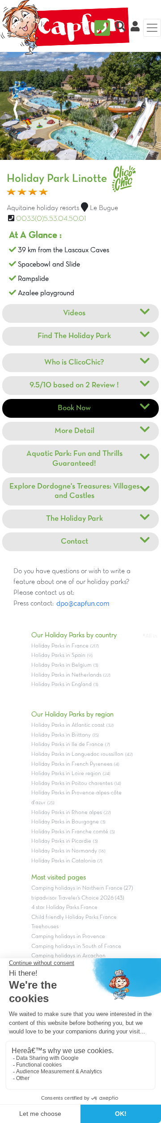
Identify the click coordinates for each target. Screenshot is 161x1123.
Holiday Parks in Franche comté (69, 832)
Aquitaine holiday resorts (43, 208)
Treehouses (45, 927)
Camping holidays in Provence (68, 936)
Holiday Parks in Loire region (66, 773)
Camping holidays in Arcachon (68, 956)
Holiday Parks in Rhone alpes (66, 812)
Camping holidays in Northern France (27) (82, 888)
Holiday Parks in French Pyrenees (71, 764)
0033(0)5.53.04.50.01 (51, 219)
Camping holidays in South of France (76, 946)
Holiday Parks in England (61, 684)
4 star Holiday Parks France (64, 907)
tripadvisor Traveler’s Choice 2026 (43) (77, 898)
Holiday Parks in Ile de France (67, 744)
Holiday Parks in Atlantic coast (68, 725)
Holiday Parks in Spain (58, 655)
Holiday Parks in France (60, 646)
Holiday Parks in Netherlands (66, 675)
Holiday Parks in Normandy (64, 851)
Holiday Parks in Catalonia (63, 861)
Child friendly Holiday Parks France (74, 917)
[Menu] (152, 28)
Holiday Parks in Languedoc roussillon (77, 754)
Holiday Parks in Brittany (61, 735)
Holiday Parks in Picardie (61, 841)
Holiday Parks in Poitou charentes (72, 783)
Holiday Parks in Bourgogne (65, 822)
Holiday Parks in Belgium (61, 665)
